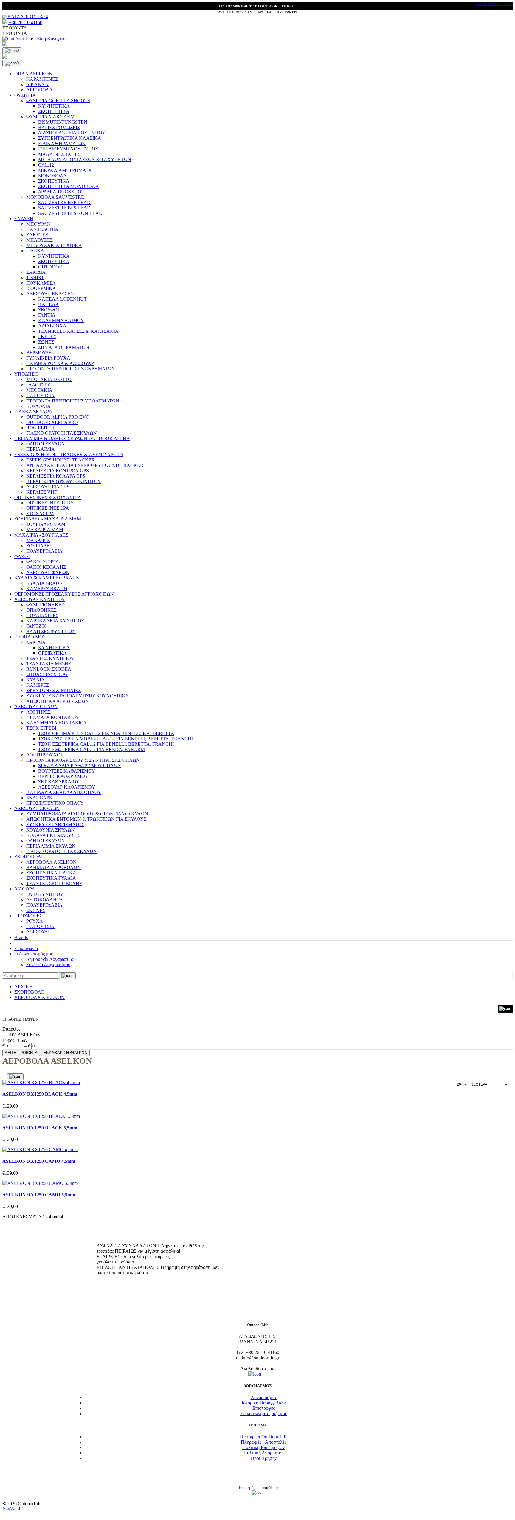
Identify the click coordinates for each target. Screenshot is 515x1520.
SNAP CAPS (39, 797)
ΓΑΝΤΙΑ (46, 315)
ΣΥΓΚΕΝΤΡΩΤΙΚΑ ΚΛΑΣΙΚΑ (69, 138)
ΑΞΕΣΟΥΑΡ (38, 931)
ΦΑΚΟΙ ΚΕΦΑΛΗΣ (46, 567)
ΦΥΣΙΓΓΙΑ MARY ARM (50, 116)
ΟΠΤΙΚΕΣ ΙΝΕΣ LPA (47, 508)
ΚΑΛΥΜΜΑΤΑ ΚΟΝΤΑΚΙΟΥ (56, 722)
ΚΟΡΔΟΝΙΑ (38, 406)
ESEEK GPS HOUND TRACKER (60, 459)
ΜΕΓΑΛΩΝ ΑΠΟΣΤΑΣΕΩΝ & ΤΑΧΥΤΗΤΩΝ (84, 159)
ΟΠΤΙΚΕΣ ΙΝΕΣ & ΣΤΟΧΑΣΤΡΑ (47, 497)
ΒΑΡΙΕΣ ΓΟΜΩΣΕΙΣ (59, 127)
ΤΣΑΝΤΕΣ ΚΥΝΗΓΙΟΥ (50, 658)
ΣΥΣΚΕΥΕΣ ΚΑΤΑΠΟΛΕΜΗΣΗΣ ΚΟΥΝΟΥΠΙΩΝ (77, 695)
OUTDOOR (50, 266)
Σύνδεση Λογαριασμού (48, 964)
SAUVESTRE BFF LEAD (64, 202)
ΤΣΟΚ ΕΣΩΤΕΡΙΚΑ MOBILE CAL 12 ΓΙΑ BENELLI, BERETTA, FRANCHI (115, 738)
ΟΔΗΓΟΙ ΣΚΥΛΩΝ (45, 443)
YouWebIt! (12, 1508)
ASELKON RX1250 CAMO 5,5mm (38, 1194)
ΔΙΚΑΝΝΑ (37, 84)
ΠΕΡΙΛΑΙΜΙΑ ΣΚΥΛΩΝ (50, 845)
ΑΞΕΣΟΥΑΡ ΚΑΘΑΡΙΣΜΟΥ (66, 786)
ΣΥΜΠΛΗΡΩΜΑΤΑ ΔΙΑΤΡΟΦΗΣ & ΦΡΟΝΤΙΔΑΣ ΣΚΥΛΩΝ (87, 813)
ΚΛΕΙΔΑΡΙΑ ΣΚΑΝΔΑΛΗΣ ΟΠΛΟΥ (63, 792)
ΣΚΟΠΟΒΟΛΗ (29, 856)
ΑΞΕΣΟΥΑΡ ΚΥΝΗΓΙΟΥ (39, 599)
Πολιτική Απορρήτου (263, 1452)
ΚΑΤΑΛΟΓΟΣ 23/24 (27, 16)
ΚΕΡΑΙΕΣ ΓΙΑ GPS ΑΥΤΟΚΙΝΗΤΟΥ (63, 481)
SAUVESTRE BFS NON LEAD (70, 213)
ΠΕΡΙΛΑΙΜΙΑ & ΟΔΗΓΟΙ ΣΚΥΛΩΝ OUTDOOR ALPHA (72, 438)
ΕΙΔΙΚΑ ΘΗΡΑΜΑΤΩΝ (62, 143)
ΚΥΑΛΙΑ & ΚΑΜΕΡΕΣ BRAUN (47, 577)
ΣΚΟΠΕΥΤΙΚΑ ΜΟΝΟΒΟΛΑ (68, 186)
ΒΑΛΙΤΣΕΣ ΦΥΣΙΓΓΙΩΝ (51, 631)
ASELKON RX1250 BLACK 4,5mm (39, 1094)
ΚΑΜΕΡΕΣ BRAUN (46, 588)
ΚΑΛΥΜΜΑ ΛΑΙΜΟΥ (61, 320)
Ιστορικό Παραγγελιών (264, 1402)
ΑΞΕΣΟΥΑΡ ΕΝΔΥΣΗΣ (50, 293)
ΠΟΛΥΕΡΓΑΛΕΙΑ (44, 551)
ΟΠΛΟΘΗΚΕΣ (41, 610)
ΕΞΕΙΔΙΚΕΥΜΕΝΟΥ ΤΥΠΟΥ (68, 148)
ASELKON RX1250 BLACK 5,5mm (39, 1127)
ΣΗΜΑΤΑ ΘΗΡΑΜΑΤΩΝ (63, 347)
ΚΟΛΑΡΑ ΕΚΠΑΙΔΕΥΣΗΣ (53, 835)
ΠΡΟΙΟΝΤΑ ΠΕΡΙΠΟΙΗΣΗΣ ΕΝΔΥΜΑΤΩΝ (70, 368)
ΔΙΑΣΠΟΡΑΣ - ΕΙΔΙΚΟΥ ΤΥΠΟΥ (72, 132)
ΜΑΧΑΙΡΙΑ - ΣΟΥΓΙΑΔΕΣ (41, 534)
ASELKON (29, 1034)
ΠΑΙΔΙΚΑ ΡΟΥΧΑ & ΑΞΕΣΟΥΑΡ (60, 363)
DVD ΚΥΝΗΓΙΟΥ (44, 894)
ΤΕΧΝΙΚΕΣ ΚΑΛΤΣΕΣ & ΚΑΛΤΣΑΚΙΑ (78, 331)
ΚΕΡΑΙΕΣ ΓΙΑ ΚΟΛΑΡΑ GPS (55, 475)
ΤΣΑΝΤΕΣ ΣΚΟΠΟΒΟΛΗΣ (54, 883)
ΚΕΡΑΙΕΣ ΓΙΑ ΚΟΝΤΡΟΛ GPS (57, 470)
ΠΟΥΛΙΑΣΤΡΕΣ (42, 615)
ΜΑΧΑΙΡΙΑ (38, 540)
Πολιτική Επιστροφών (263, 1447)
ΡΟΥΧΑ (34, 921)
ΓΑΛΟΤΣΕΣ (38, 384)
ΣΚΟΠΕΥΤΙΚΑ (53, 111)
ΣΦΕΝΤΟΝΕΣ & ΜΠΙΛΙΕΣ (53, 690)
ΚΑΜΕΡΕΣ (37, 685)
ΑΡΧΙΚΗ (23, 986)
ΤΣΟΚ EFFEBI (41, 728)
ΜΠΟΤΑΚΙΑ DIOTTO (49, 379)
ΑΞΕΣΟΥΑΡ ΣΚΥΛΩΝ (37, 808)
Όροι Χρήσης (264, 1458)
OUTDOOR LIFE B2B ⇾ (495, 4)
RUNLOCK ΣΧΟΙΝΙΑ (48, 669)
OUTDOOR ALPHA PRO (52, 422)
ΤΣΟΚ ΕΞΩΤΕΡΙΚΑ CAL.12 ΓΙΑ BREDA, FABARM (91, 749)
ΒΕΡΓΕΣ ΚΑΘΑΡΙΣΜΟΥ (63, 776)
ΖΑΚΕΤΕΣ (37, 234)
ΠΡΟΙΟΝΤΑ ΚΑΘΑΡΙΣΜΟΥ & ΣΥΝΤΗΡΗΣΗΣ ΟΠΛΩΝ (83, 760)
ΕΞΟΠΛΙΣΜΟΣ (30, 636)
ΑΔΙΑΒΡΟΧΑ (52, 325)
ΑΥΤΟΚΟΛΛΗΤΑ (44, 899)
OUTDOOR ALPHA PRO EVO (57, 416)
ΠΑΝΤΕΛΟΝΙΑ (42, 229)
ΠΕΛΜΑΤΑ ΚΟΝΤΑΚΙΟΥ (52, 717)
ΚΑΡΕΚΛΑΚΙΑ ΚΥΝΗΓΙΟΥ (55, 620)
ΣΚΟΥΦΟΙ (48, 309)
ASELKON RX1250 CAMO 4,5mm (38, 1161)
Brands (21, 937)
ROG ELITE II (40, 427)
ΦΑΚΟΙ (22, 556)
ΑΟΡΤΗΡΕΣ (38, 711)
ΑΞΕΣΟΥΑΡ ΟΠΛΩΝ (36, 706)
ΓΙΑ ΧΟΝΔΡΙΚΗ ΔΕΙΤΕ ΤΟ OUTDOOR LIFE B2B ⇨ (257, 6)
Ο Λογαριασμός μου (33, 953)
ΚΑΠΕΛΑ (48, 304)
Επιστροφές (263, 1408)
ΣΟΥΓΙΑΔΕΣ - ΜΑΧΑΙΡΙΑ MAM (47, 518)
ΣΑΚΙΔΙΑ (36, 272)
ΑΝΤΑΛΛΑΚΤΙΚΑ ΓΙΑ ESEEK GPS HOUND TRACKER (84, 465)
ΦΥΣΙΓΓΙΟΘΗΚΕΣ (45, 604)
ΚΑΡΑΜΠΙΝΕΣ (42, 79)
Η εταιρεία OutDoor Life (263, 1436)
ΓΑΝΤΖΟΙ (36, 626)
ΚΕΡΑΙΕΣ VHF (41, 492)
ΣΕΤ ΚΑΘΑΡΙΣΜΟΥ (59, 781)
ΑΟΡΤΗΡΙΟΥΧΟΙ (44, 754)
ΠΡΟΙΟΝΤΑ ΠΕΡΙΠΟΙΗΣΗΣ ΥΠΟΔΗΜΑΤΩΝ (72, 400)
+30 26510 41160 (25, 22)
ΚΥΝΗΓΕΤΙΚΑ (54, 105)
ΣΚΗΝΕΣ (35, 910)
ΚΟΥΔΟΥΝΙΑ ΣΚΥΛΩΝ (50, 829)
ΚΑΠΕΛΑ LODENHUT (62, 298)
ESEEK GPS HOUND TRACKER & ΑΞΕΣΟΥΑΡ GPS (68, 454)
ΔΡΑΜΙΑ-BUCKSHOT (61, 191)
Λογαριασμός (264, 1397)
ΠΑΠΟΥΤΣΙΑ (40, 395)
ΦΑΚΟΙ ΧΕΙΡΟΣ (43, 561)
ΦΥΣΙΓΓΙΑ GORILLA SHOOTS (58, 100)
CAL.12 (46, 164)
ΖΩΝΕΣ (46, 341)
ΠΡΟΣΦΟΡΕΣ (28, 915)
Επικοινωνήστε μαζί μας (263, 1413)
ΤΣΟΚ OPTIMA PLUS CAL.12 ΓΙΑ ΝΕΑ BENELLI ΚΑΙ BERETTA (106, 733)
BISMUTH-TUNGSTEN (62, 122)
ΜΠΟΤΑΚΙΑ (39, 390)
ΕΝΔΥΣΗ (23, 218)
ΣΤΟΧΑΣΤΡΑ (40, 513)
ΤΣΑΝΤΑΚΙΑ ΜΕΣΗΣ (48, 663)
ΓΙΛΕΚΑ (35, 250)
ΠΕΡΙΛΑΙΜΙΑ (40, 449)
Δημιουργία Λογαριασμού (51, 959)
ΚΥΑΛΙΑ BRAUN (44, 583)
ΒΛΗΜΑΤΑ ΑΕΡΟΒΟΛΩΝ (53, 867)
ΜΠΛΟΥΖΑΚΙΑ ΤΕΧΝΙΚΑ (54, 245)
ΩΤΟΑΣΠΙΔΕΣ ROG (47, 674)
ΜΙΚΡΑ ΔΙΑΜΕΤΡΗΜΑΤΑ (65, 170)
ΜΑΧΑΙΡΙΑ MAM (44, 529)
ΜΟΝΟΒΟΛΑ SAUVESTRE (55, 197)
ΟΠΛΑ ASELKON (33, 73)
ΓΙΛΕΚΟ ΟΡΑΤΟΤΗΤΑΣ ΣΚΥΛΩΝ (61, 433)
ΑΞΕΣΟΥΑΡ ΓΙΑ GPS (47, 486)
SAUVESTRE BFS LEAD (64, 207)
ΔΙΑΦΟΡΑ (24, 888)
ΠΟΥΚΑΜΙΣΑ (41, 282)
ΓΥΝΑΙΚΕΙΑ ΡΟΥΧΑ (48, 357)
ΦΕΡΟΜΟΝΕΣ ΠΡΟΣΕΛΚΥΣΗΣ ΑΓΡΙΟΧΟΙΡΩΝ (64, 593)
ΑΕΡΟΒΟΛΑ (39, 89)
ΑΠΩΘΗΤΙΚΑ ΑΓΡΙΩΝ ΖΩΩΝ (57, 701)
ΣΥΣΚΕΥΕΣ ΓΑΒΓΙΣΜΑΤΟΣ (55, 824)
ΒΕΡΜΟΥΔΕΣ (40, 352)
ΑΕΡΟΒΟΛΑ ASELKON (51, 862)
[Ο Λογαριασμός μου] (257, 44)
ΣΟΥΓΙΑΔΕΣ (39, 545)
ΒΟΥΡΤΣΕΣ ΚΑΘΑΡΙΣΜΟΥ (66, 770)
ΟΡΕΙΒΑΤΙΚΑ (52, 652)
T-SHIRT (35, 277)
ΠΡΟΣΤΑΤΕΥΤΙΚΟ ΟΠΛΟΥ (55, 803)
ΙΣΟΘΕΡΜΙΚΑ (41, 288)
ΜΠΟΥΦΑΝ (38, 223)
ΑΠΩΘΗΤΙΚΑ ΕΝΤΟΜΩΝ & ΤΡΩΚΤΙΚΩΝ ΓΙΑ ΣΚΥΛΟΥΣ (86, 819)
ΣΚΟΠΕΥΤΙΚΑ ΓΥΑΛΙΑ (51, 878)
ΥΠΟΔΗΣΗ (26, 374)
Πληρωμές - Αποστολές (263, 1442)
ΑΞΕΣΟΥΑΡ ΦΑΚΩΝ (47, 572)
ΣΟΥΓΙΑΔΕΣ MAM (45, 524)
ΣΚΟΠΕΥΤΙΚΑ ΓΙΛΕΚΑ (51, 872)
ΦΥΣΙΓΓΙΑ (25, 95)
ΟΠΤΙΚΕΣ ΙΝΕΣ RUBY (50, 502)
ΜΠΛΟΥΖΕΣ (39, 240)
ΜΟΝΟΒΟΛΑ (52, 175)
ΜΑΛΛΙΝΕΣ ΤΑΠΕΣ (59, 154)
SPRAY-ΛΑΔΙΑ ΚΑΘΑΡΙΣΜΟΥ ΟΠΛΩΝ (79, 765)
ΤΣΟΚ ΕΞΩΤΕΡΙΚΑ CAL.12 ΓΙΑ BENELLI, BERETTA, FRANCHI (106, 744)
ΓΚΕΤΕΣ (47, 336)
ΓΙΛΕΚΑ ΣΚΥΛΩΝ (33, 411)
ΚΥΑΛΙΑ (35, 679)
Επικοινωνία (26, 948)
